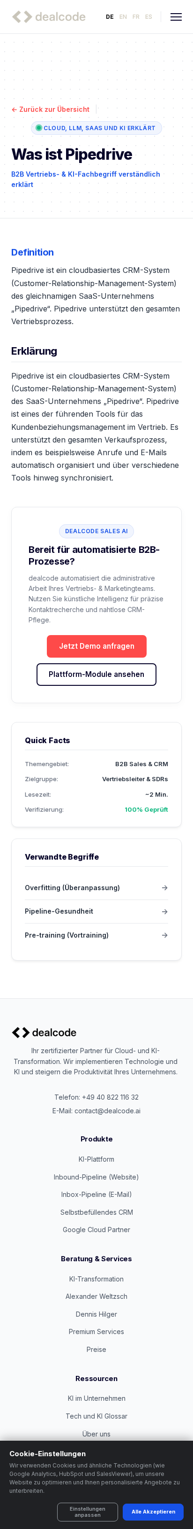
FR (136, 16)
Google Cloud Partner (96, 1230)
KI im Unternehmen (97, 1398)
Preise (96, 1349)
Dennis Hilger (96, 1314)
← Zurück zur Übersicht (50, 109)
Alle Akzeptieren (153, 1511)
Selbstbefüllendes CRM (96, 1212)
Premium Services (96, 1331)
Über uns (96, 1434)
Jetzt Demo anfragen (96, 646)
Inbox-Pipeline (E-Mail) (96, 1194)
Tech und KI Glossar (96, 1416)
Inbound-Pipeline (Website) (96, 1177)
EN (123, 16)
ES (148, 16)
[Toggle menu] (176, 17)
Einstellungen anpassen (87, 1512)
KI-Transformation (96, 1279)
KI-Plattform (96, 1159)
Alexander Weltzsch (96, 1296)
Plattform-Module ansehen (96, 674)
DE (110, 16)
